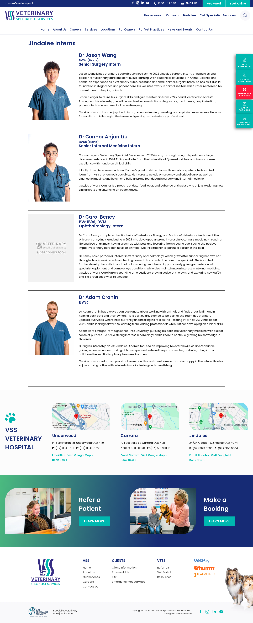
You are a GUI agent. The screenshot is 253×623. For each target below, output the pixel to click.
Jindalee (189, 15)
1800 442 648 (167, 3)
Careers (75, 29)
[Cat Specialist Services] (52, 612)
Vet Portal (214, 3)
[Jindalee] (218, 416)
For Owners (127, 29)
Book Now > (60, 460)
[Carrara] (150, 416)
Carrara (172, 15)
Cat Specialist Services (217, 15)
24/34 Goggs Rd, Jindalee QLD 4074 (213, 443)
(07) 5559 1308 (158, 448)
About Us (59, 29)
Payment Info (121, 572)
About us (89, 572)
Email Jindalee (199, 455)
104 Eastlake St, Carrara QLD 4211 (143, 443)
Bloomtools (185, 613)
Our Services (91, 577)
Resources (164, 577)
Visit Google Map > (80, 455)
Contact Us (204, 29)
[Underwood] (81, 416)
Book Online (238, 3)
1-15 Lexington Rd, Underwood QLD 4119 (78, 443)
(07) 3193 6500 (201, 448)
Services (91, 29)
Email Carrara (130, 455)
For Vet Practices (151, 29)
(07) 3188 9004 (226, 448)
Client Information (124, 568)
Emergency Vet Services (128, 582)
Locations (108, 29)
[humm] (204, 568)
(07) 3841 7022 (87, 448)
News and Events (180, 29)
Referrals (163, 568)
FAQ (115, 577)
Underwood (153, 15)
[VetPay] (202, 561)
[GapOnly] (205, 575)
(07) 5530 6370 (133, 448)
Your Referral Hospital (19, 3)
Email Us (191, 3)
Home (44, 29)
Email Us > (59, 455)
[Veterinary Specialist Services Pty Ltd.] (29, 15)
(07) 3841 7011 (63, 448)
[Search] (245, 15)
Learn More (94, 521)
